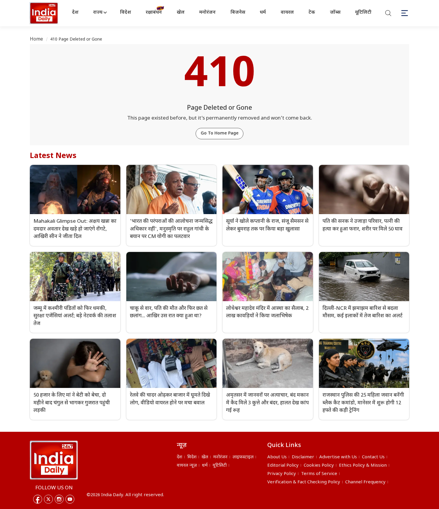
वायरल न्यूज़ (187, 465)
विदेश (125, 13)
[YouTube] (69, 499)
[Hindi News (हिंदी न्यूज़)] (44, 13)
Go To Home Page (220, 133)
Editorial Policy (283, 465)
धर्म (263, 13)
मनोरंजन (207, 13)
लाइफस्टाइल (243, 457)
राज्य (97, 13)
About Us (277, 457)
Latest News (53, 156)
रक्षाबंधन (154, 13)
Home (36, 39)
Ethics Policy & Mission (363, 465)
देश (75, 13)
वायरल (287, 13)
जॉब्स (335, 13)
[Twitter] (48, 499)
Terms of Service (319, 474)
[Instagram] (59, 499)
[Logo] (54, 460)
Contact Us (373, 457)
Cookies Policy (319, 465)
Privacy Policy (281, 474)
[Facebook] (37, 499)
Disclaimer (303, 457)
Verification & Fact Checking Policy (303, 482)
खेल (181, 13)
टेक (311, 13)
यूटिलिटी (363, 13)
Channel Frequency (365, 482)
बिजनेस (238, 13)
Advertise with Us (338, 457)
